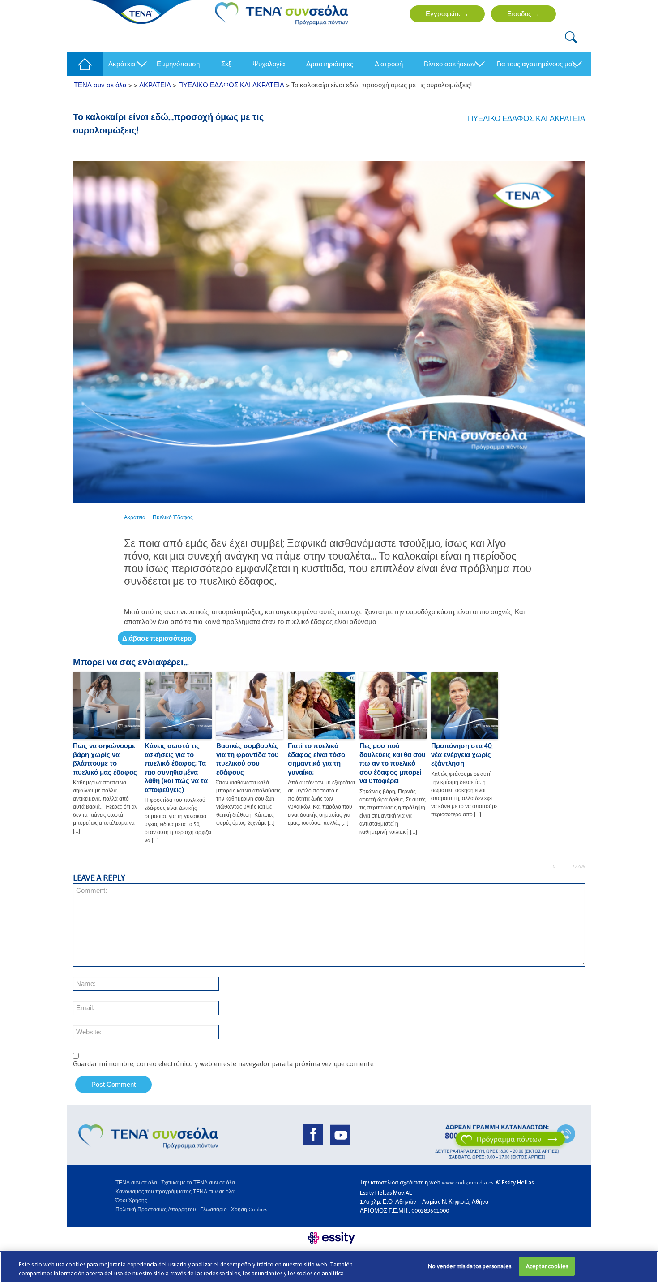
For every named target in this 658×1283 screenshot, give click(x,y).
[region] (329, 1267)
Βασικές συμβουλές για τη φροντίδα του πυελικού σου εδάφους (247, 759)
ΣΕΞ (226, 64)
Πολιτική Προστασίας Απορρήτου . (157, 1209)
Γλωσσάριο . (215, 1209)
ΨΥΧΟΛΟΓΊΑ (268, 64)
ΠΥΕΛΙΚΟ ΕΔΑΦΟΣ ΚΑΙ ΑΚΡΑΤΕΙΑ (526, 118)
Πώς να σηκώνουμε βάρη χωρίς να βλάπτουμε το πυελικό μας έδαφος (105, 759)
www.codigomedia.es (469, 1183)
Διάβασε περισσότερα (157, 638)
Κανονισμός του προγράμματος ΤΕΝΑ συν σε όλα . (176, 1191)
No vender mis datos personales (470, 1266)
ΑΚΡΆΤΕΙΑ (122, 64)
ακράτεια (134, 517)
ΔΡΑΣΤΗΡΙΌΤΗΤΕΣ (329, 64)
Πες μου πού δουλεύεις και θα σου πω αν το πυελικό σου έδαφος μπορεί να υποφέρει (392, 763)
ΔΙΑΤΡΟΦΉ (389, 64)
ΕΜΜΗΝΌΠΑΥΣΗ (178, 64)
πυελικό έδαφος (173, 517)
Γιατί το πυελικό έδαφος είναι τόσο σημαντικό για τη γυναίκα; (316, 759)
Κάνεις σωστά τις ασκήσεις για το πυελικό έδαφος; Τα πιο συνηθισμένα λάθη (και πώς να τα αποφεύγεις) (176, 767)
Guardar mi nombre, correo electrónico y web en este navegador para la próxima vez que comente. (224, 1064)
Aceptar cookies (547, 1266)
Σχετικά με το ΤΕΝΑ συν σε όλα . (199, 1183)
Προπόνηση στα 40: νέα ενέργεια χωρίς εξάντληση (462, 754)
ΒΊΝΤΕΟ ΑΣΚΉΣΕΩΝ (450, 64)
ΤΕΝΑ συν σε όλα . (137, 1183)
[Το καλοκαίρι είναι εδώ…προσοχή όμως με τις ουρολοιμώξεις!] (329, 331)
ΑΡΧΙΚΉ (82, 64)
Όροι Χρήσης (131, 1200)
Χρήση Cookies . (250, 1209)
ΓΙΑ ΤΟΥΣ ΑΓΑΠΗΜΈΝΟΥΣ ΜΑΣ (536, 64)
